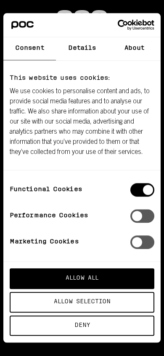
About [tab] (134, 48)
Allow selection (82, 302)
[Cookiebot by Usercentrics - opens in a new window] (118, 24)
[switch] (142, 216)
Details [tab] (82, 48)
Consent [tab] (29, 48)
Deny (82, 325)
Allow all (82, 278)
